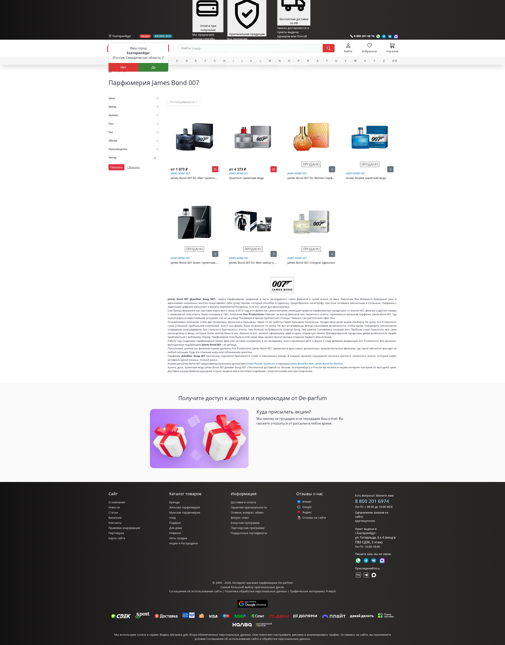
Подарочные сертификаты (249, 533)
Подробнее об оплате (207, 75)
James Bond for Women (329, 363)
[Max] (396, 36)
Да (153, 67)
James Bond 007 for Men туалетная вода (198, 178)
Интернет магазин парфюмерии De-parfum (262, 583)
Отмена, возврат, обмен (247, 512)
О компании (116, 502)
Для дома (175, 528)
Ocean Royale (254, 363)
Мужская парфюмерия (184, 512)
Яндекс (307, 512)
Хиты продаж (178, 538)
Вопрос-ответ (240, 517)
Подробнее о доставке (292, 84)
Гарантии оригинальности (249, 507)
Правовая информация (124, 528)
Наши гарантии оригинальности (249, 75)
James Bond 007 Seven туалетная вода (197, 262)
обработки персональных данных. (286, 639)
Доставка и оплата (243, 502)
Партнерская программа (248, 528)
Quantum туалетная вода (246, 178)
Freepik (331, 591)
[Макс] (374, 575)
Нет (123, 67)
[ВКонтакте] (358, 575)
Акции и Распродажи (183, 543)
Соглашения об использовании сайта (232, 639)
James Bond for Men (302, 363)
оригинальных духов (269, 587)
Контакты (115, 523)
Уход (172, 517)
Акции (145, 36)
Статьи (113, 512)
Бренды (174, 502)
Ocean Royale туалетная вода (366, 178)
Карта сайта (116, 538)
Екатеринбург (121, 36)
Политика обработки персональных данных (256, 591)
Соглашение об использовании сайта (195, 591)
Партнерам (116, 533)
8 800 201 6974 (372, 501)
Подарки (175, 523)
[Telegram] (384, 36)
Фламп (306, 501)
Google (307, 507)
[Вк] (390, 36)
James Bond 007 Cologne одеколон (311, 262)
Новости (114, 507)
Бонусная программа (245, 523)
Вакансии (115, 517)
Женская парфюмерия (184, 507)
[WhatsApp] (378, 36)
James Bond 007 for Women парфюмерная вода (320, 178)
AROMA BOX (163, 36)
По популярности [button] (182, 102)
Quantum (269, 363)
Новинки (175, 533)
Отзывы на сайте (314, 517)
